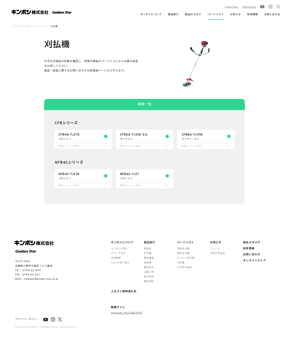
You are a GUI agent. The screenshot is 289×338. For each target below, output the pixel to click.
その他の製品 (184, 267)
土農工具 (149, 272)
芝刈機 (147, 253)
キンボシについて (122, 242)
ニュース (215, 248)
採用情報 (252, 14)
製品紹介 (149, 242)
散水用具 (149, 276)
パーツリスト (185, 242)
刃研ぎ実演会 (217, 253)
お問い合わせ (272, 14)
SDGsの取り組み (120, 262)
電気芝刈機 (183, 253)
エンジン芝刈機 (186, 258)
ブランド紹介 (118, 253)
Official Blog (249, 7)
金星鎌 (147, 262)
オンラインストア (254, 260)
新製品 (147, 248)
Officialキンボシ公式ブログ (126, 313)
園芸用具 (149, 267)
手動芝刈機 (183, 248)
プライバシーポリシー (26, 319)
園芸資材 (149, 281)
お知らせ (215, 242)
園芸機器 (149, 258)
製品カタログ (193, 14)
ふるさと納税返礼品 (123, 291)
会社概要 (116, 258)
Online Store (231, 7)
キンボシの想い (119, 248)
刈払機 (180, 262)
